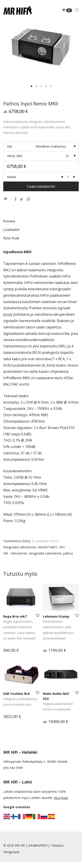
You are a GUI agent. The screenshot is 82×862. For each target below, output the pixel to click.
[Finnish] (14, 816)
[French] (22, 816)
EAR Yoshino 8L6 (16, 693)
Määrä (11, 177)
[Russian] (44, 816)
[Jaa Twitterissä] (21, 199)
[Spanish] (51, 816)
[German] (29, 816)
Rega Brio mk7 (15, 616)
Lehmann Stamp (56, 616)
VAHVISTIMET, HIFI (51, 547)
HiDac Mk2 (15, 156)
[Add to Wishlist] (7, 199)
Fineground (11, 852)
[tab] (41, 221)
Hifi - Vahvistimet (15, 553)
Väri (9, 146)
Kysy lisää (11, 238)
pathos (68, 553)
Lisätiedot (11, 229)
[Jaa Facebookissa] (15, 199)
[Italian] (36, 816)
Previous (4, 49)
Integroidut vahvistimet (19, 547)
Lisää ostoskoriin (41, 186)
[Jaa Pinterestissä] (29, 199)
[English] (7, 816)
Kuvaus (9, 221)
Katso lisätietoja (12, 651)
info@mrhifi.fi (37, 845)
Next (78, 49)
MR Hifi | (21, 845)
